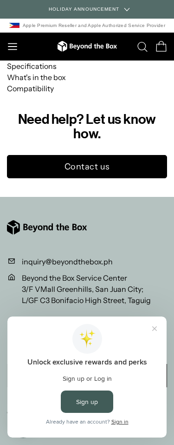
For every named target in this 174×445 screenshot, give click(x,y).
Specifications (32, 66)
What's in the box (36, 77)
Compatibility (30, 88)
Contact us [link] (87, 167)
